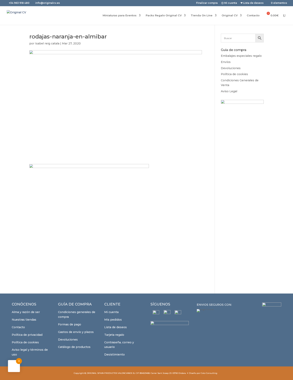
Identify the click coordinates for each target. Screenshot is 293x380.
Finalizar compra (207, 3)
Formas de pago (69, 324)
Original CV (230, 15)
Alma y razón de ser (26, 312)
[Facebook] (156, 313)
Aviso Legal (229, 91)
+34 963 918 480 (19, 2)
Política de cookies (234, 74)
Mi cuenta (111, 312)
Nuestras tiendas (24, 319)
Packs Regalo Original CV (164, 15)
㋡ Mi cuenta (229, 3)
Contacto (253, 15)
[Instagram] (167, 313)
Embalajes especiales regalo (241, 56)
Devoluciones (231, 68)
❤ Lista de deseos (252, 3)
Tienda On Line (201, 15)
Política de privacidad (27, 335)
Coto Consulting (209, 373)
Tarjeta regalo (114, 335)
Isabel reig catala (47, 43)
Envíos (226, 62)
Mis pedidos (113, 319)
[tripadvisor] (178, 313)
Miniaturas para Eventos (120, 15)
